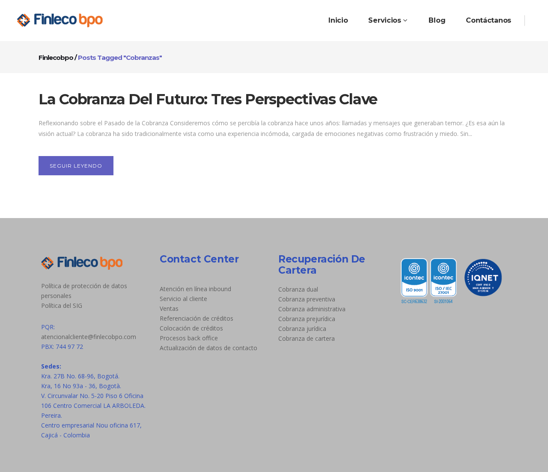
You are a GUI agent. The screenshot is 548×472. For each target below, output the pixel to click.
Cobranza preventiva (306, 299)
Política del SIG (61, 305)
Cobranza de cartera (306, 338)
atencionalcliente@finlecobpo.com (88, 337)
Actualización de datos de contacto (208, 348)
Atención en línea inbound (195, 289)
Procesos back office (189, 338)
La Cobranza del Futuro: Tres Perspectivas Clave (208, 99)
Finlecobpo (56, 57)
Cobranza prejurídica (306, 319)
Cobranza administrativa (311, 309)
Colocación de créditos (191, 328)
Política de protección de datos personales (84, 291)
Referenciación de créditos (196, 318)
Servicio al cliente (183, 299)
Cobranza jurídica (302, 328)
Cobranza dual (298, 289)
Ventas (169, 308)
